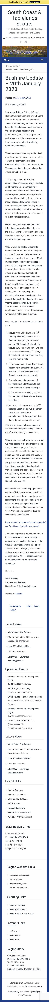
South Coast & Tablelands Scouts (24, 18)
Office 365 (14, 931)
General (15, 66)
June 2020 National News (19, 646)
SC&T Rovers (14, 803)
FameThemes (24, 995)
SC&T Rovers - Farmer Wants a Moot (25, 697)
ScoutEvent (15, 935)
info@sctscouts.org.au (15, 848)
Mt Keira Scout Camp (19, 887)
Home (8, 66)
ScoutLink (14, 939)
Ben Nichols (25, 991)
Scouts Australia (15, 790)
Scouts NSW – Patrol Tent (22, 913)
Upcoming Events (16, 669)
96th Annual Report (16, 651)
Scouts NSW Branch (17, 794)
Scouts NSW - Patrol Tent (19, 812)
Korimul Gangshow (16, 808)
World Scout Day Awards (19, 632)
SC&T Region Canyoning (19, 688)
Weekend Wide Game (18, 799)
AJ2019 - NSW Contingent (20, 817)
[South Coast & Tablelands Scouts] (24, 51)
